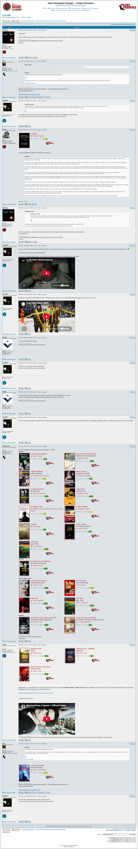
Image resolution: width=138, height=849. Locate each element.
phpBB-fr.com (72, 846)
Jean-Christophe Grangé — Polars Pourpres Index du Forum (37, 21)
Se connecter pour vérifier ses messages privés (70, 10)
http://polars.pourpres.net (79, 5)
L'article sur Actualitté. (30, 83)
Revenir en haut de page (9, 57)
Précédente (12, 17)
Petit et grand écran (60, 21)
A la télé (6, 15)
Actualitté (31, 759)
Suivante (29, 17)
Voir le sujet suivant (129, 24)
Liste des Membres (62, 8)
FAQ (45, 8)
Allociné (25, 201)
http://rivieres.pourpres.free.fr (63, 5)
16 (25, 17)
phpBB (66, 845)
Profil (54, 10)
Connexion (87, 10)
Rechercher (52, 8)
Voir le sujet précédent (117, 24)
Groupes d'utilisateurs (75, 8)
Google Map (87, 8)
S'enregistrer (95, 8)
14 (21, 17)
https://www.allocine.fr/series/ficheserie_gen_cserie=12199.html (35, 693)
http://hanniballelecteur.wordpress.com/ (29, 94)
